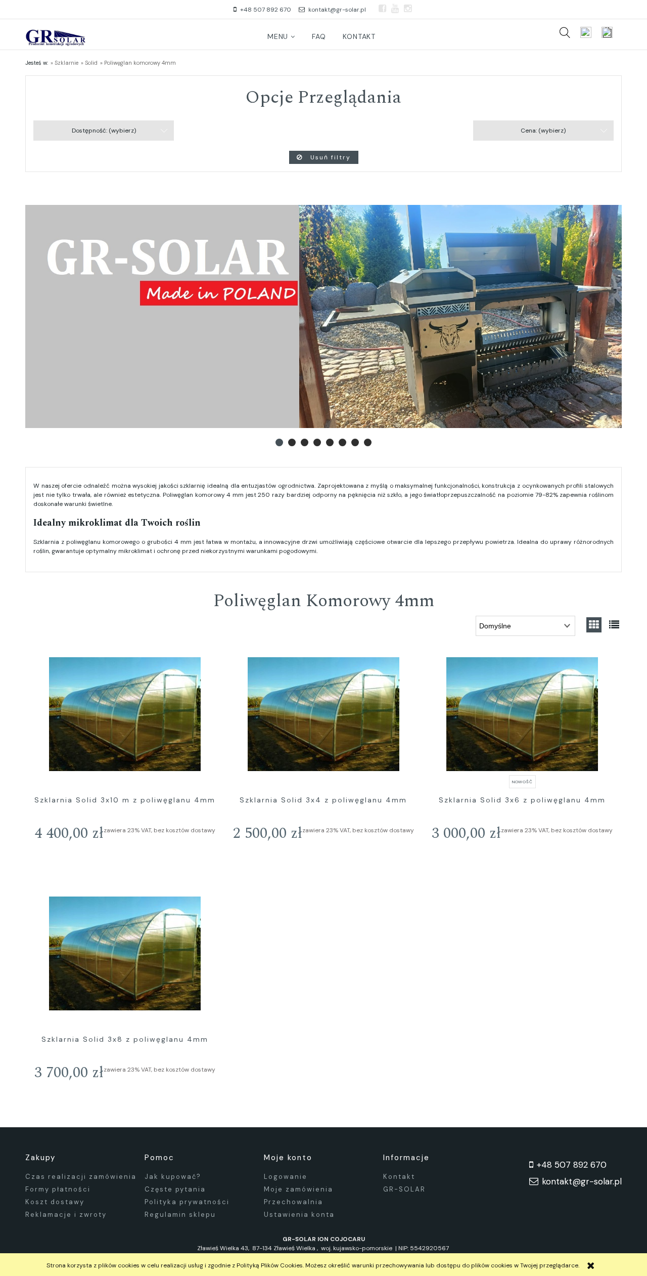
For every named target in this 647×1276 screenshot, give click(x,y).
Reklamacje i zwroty (66, 1214)
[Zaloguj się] (585, 32)
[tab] (279, 442)
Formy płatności (57, 1189)
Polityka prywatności (187, 1202)
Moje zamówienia (298, 1189)
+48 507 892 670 (265, 10)
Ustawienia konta (299, 1214)
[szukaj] (564, 32)
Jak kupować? (173, 1176)
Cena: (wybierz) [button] (543, 130)
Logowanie (285, 1176)
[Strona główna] (55, 37)
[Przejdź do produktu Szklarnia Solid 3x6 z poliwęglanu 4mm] (522, 714)
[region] (323, 316)
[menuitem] (281, 36)
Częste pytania (175, 1189)
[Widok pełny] (614, 624)
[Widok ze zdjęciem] (594, 624)
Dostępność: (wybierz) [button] (104, 130)
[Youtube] (395, 8)
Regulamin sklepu (180, 1214)
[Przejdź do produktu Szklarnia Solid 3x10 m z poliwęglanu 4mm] (124, 714)
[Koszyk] (612, 32)
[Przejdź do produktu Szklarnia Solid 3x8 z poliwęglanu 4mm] (124, 954)
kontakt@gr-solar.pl (337, 10)
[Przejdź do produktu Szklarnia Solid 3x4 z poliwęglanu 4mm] (323, 714)
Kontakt (399, 1176)
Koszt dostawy (54, 1202)
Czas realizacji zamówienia (80, 1176)
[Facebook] (382, 8)
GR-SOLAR (404, 1189)
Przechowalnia (293, 1202)
